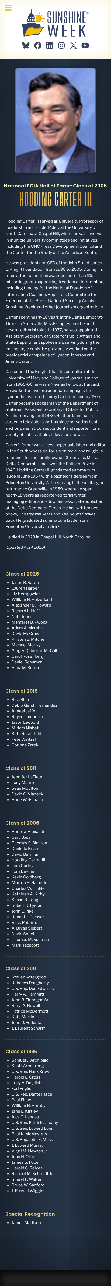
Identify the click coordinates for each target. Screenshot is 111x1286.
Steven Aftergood (29, 977)
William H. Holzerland (32, 599)
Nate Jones (22, 616)
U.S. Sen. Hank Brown (32, 1071)
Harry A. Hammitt (28, 994)
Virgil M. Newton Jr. (30, 1151)
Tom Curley (22, 865)
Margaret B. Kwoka (29, 622)
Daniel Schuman (27, 662)
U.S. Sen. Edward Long (33, 1128)
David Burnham (26, 854)
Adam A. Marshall (28, 628)
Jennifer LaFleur (27, 777)
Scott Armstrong (28, 1065)
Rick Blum (21, 699)
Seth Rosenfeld (26, 733)
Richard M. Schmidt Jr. (32, 1173)
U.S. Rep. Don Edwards (33, 988)
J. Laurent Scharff (28, 1028)
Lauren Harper (25, 588)
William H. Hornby (29, 1105)
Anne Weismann (27, 799)
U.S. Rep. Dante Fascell (33, 1094)
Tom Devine (23, 871)
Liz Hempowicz (26, 593)
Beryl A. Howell (26, 1005)
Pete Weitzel (24, 739)
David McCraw (25, 633)
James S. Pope (25, 1162)
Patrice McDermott (30, 1011)
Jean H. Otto (23, 1156)
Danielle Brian (25, 848)
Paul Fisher (22, 1099)
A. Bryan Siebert (27, 928)
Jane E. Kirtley (25, 1111)
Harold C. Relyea (27, 1168)
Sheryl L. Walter (27, 1179)
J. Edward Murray (28, 1145)
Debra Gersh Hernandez (34, 705)
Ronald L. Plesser (28, 916)
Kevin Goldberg (26, 877)
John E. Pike (23, 911)
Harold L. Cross (26, 1077)
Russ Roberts (24, 922)
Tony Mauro (23, 782)
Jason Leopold (25, 722)
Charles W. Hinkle (28, 888)
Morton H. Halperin (29, 882)
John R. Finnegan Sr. (30, 999)
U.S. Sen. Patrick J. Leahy (35, 1122)
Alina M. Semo (25, 667)
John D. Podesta (26, 1022)
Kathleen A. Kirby (28, 894)
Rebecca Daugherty (30, 982)
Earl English (23, 1088)
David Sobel (23, 933)
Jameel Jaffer (24, 711)
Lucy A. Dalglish (26, 1082)
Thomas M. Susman (30, 939)
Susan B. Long (25, 899)
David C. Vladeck (27, 794)
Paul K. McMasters (29, 1134)
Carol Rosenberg (28, 656)
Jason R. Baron (25, 582)
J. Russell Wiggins (29, 1190)
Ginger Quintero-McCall (34, 650)
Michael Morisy (26, 645)
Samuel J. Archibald (30, 1060)
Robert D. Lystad (27, 905)
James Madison (26, 1222)
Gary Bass (21, 837)
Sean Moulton (25, 788)
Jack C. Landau (25, 1117)
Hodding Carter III (28, 860)
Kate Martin (23, 1016)
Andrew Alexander (29, 831)
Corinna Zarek (25, 745)
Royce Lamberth (27, 716)
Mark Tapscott (25, 945)
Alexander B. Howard (31, 605)
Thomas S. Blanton (29, 843)
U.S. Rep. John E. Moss (32, 1139)
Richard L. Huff (26, 611)
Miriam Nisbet (25, 728)
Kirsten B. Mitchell (29, 639)
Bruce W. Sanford (28, 1185)
